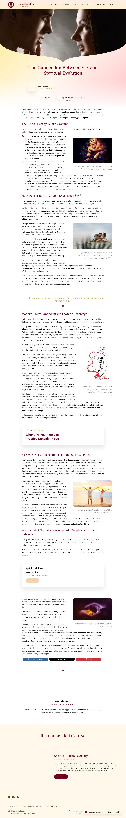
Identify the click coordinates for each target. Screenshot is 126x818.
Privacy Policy (28, 806)
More (111, 4)
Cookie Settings (51, 806)
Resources (101, 4)
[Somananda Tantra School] (21, 4)
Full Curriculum (86, 4)
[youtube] (13, 797)
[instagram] (18, 797)
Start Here (53, 4)
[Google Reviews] (78, 812)
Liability (39, 806)
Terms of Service (14, 806)
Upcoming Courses (69, 4)
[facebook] (9, 797)
